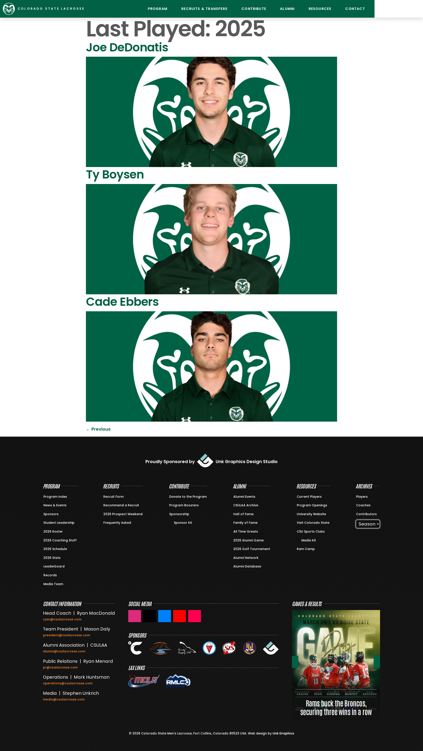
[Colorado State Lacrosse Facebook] (164, 616)
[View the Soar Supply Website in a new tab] (187, 648)
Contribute (253, 8)
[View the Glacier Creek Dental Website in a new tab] (160, 648)
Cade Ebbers (122, 302)
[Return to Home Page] (8, 8)
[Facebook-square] (404, 8)
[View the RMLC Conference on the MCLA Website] (178, 680)
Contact (355, 8)
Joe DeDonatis (127, 47)
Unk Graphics (283, 733)
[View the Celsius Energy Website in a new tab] (135, 648)
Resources (320, 8)
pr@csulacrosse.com (60, 667)
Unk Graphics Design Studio (247, 461)
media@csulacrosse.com (64, 699)
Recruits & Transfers (204, 8)
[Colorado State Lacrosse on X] (149, 616)
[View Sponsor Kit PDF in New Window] (172, 522)
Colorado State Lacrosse (51, 8)
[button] (295, 662)
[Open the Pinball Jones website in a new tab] (249, 648)
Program (157, 8)
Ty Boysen (115, 174)
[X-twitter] (415, 8)
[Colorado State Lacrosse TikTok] (194, 616)
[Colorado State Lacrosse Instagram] (134, 616)
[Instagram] (382, 8)
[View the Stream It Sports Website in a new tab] (229, 648)
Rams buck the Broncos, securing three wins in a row (336, 707)
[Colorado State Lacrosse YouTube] (179, 616)
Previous (98, 429)
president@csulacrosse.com (66, 635)
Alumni (287, 8)
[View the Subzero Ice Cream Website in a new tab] (209, 648)
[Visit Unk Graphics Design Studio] (205, 460)
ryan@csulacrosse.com (62, 619)
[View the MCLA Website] (144, 680)
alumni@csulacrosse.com (64, 651)
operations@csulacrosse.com (68, 683)
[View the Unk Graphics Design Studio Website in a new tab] (271, 648)
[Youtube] (393, 8)
